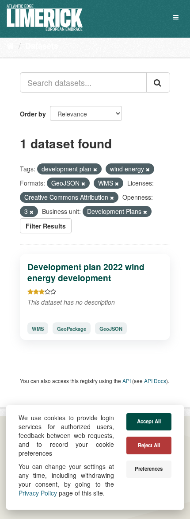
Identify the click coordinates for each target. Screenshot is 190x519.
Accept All (149, 421)
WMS (38, 328)
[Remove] (95, 169)
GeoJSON (110, 328)
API (126, 380)
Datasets (41, 45)
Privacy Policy (38, 492)
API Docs (155, 380)
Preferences (149, 469)
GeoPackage (71, 328)
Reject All (149, 445)
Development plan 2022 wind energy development (85, 272)
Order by (33, 113)
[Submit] (158, 82)
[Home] (10, 45)
